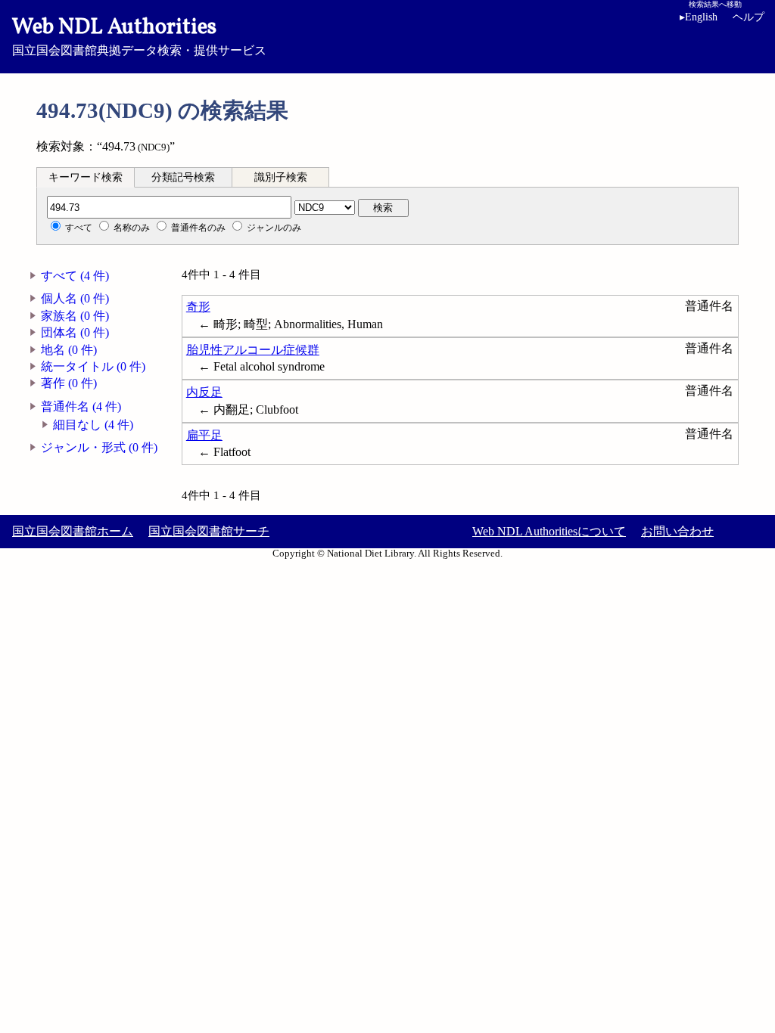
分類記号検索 (183, 177)
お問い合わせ (677, 531)
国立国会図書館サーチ (208, 531)
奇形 (198, 306)
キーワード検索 (85, 177)
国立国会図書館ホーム (72, 531)
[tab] (85, 177)
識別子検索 (280, 177)
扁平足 (204, 435)
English (698, 17)
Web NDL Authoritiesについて (549, 531)
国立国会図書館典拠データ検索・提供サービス (139, 35)
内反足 (204, 392)
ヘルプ (748, 17)
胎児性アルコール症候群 (252, 349)
